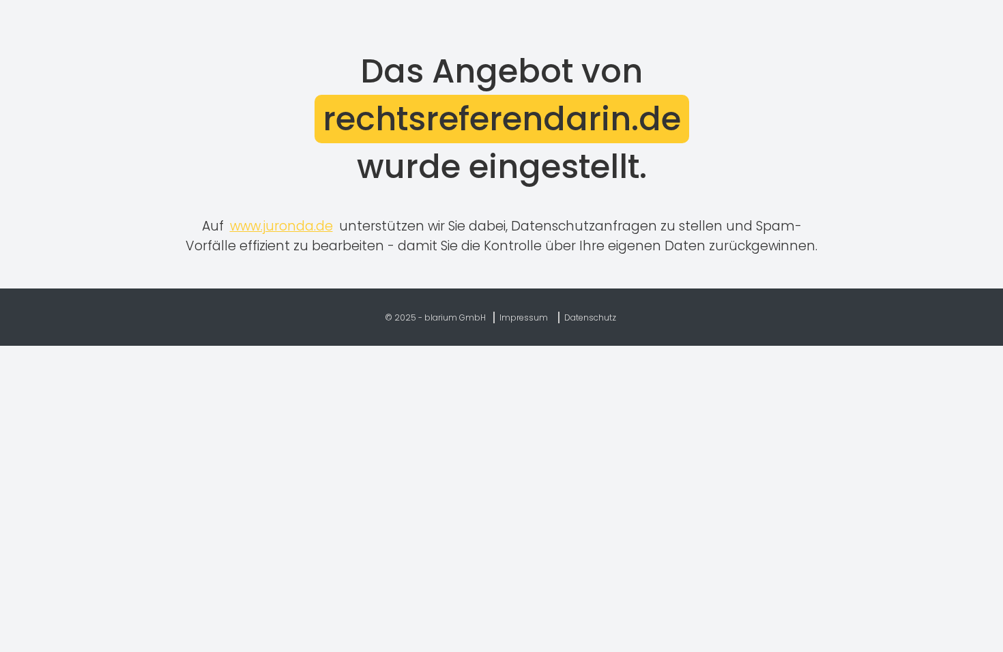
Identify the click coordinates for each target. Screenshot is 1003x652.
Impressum (523, 317)
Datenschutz (590, 317)
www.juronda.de (281, 226)
